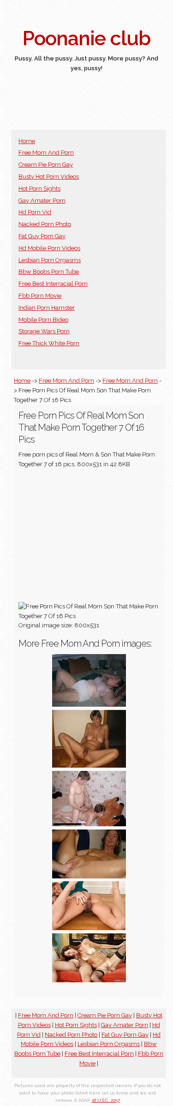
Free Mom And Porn (46, 152)
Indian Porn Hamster (46, 307)
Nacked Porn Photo (44, 224)
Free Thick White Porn (48, 343)
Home (26, 141)
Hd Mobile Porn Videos (49, 248)
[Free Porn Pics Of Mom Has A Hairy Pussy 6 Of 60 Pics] (89, 765)
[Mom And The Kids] (89, 824)
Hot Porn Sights (39, 188)
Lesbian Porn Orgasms (49, 260)
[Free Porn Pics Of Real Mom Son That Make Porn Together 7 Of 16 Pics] (89, 876)
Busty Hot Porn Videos (48, 176)
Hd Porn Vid (34, 212)
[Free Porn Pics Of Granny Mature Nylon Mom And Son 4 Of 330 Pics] (89, 704)
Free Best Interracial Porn (53, 283)
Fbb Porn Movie (39, 295)
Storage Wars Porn (44, 331)
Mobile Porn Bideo (43, 319)
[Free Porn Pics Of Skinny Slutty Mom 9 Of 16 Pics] (89, 980)
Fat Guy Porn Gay (42, 236)
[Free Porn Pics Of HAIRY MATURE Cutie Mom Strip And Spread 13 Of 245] (89, 928)
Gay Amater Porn (42, 200)
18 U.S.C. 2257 (106, 1100)
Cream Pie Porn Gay (45, 164)
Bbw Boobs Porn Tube (48, 271)
